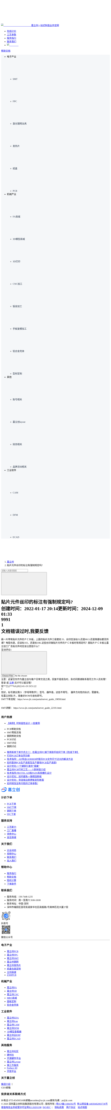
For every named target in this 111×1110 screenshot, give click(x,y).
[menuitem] (61, 69)
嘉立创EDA (13, 1018)
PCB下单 (11, 804)
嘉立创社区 (12, 1051)
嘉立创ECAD (13, 1038)
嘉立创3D (12, 991)
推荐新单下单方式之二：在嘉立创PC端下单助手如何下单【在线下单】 (43, 752)
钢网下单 (11, 811)
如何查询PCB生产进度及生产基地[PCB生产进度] (32, 762)
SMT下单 (11, 807)
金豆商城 (11, 837)
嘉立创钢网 (12, 962)
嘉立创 (10, 562)
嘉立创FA (12, 987)
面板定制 (11, 1001)
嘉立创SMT (13, 958)
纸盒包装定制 (14, 969)
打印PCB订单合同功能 (18, 755)
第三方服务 (12, 1065)
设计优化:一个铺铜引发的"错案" (23, 766)
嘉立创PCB (12, 951)
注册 (11, 683)
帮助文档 (5, 51)
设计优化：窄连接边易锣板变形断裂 (25, 780)
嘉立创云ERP (14, 1035)
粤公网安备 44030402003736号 (92, 1104)
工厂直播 (11, 830)
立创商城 (11, 972)
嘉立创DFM (13, 1028)
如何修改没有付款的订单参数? (22, 783)
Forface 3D (12, 1068)
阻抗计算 (11, 880)
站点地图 (82, 1107)
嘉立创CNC (13, 994)
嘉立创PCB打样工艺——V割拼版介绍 (26, 769)
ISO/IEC (47, 1107)
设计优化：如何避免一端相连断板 (24, 776)
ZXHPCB (11, 975)
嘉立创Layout (13, 1062)
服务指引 (11, 873)
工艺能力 (11, 827)
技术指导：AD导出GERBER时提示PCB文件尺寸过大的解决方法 (40, 759)
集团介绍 (5, 1084)
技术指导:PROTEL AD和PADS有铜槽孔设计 (29, 773)
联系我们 (11, 857)
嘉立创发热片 (14, 965)
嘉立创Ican (12, 1021)
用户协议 (70, 1107)
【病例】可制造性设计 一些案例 (23, 723)
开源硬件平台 (14, 1058)
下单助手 (11, 884)
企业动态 (11, 850)
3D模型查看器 (14, 1031)
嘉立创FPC (12, 955)
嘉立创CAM (13, 1024)
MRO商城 (12, 998)
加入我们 (11, 860)
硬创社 (10, 1055)
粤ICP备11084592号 (66, 1104)
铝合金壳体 (12, 1005)
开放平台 (11, 1071)
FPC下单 (11, 814)
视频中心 (11, 853)
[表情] (24, 662)
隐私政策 (59, 1107)
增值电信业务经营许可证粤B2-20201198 (21, 1107)
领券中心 (11, 834)
